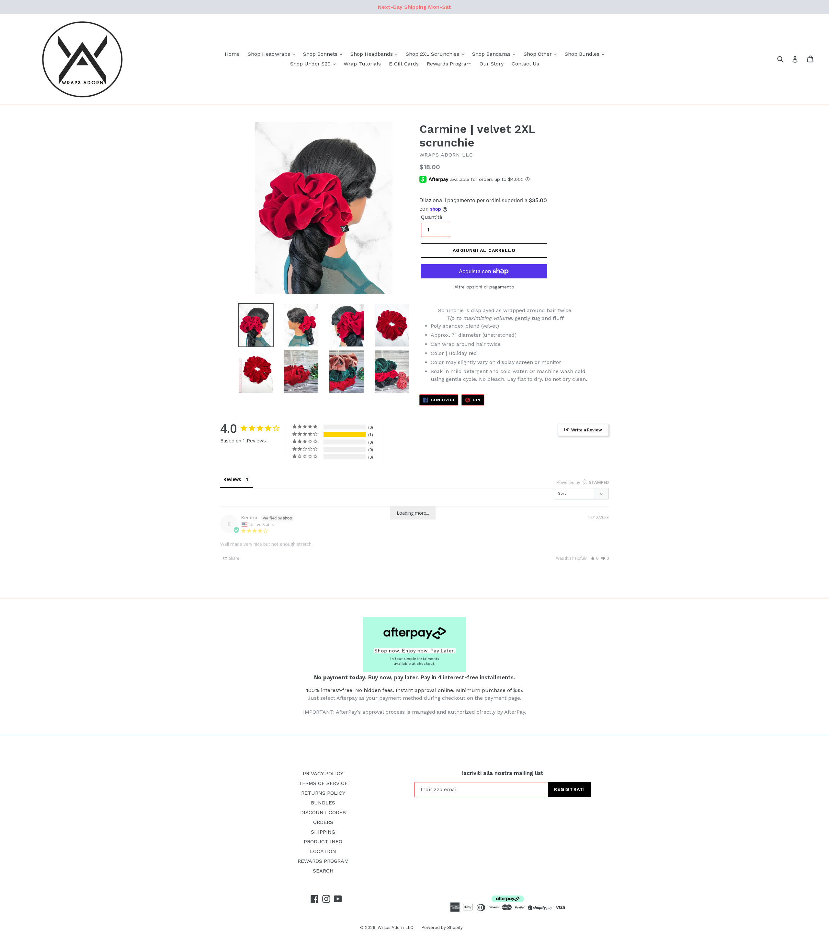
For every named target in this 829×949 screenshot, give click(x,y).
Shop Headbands (372, 54)
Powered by (583, 482)
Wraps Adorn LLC (395, 927)
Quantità (431, 217)
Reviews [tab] (232, 479)
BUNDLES (323, 803)
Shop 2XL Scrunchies (433, 54)
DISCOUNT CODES (323, 812)
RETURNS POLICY (323, 793)
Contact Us (525, 64)
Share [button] (233, 558)
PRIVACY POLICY (323, 773)
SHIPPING (323, 832)
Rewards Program (449, 64)
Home (232, 54)
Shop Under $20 (311, 64)
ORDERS (323, 822)
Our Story (492, 64)
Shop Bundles (583, 54)
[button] (594, 558)
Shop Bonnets (321, 54)
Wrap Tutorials (362, 64)
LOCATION (323, 851)
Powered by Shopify (442, 927)
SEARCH (323, 871)
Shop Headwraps (270, 54)
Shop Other (538, 54)
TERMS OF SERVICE (323, 783)
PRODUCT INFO (323, 841)
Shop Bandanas (492, 54)
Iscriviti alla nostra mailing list (502, 773)
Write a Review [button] (586, 430)
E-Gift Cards (404, 64)
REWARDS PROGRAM (323, 861)
